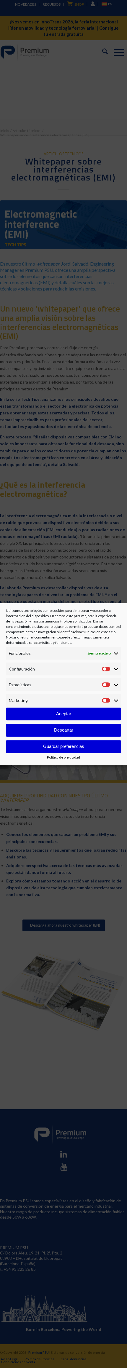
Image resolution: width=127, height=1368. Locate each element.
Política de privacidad (63, 757)
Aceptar (63, 713)
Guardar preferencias (63, 746)
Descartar (63, 730)
